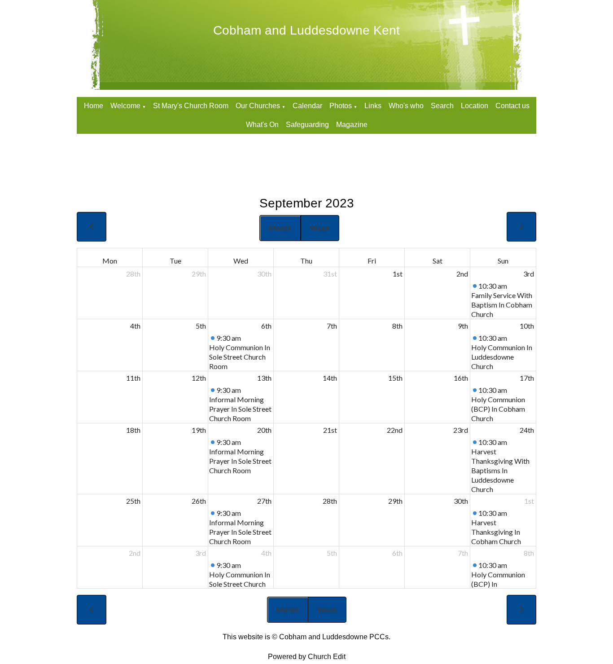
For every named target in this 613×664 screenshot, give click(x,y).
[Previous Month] (91, 227)
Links (372, 106)
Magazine (352, 124)
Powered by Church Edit (307, 656)
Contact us (512, 106)
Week (320, 228)
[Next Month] (521, 227)
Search (442, 106)
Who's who (406, 106)
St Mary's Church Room (190, 106)
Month (280, 228)
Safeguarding (307, 124)
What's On (262, 124)
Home (93, 106)
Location (474, 106)
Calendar (307, 106)
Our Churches (258, 106)
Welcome (125, 106)
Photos (340, 106)
